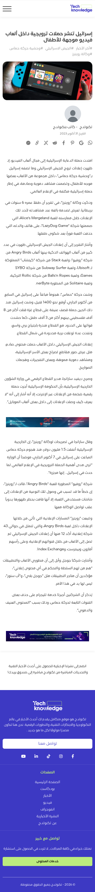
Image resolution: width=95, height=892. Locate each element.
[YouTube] (23, 757)
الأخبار (47, 796)
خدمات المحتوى (47, 861)
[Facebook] (63, 143)
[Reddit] (55, 143)
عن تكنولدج (47, 823)
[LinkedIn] (36, 757)
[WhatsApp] (90, 143)
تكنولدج (86, 127)
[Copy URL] (37, 143)
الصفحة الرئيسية (47, 782)
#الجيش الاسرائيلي (59, 48)
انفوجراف (47, 809)
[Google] (81, 143)
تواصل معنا (47, 744)
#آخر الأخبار (84, 48)
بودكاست (47, 789)
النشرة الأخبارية (47, 816)
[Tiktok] (48, 757)
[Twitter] (46, 143)
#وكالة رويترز (82, 54)
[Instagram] (61, 757)
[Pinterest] (72, 143)
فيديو (47, 802)
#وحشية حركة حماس (26, 48)
